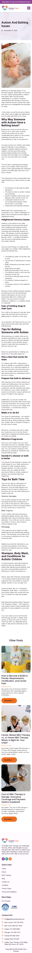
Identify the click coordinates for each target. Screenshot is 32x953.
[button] (28, 8)
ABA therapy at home (18, 100)
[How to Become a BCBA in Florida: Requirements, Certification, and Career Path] (16, 659)
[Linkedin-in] (10, 858)
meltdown (12, 301)
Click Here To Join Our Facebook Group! (16, 2)
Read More (8, 701)
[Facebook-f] (3, 858)
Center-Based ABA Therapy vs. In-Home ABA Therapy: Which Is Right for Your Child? (15, 739)
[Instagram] (6, 858)
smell (10, 276)
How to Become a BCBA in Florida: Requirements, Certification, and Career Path (14, 679)
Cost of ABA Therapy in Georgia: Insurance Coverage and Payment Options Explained (13, 798)
